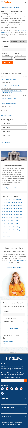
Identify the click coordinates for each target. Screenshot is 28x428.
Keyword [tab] (14, 41)
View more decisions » (6, 115)
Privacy (7, 424)
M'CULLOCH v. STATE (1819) (9, 98)
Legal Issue (6, 311)
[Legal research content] (25, 411)
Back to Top (14, 352)
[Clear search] (23, 321)
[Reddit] (21, 388)
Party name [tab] (5, 41)
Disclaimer (13, 424)
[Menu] (2, 2)
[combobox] (14, 314)
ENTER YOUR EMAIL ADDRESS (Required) (10, 377)
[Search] (25, 2)
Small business (8, 344)
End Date (18, 54)
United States (9, 7)
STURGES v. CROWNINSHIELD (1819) (11, 85)
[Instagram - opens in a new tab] (16, 388)
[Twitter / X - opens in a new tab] (11, 388)
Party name (5, 46)
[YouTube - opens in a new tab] (7, 388)
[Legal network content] (25, 416)
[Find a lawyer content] (25, 402)
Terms (2, 424)
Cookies (19, 424)
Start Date (5, 54)
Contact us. (14, 369)
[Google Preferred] (2, 393)
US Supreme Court (17, 7)
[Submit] (25, 380)
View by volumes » (5, 142)
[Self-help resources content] (25, 407)
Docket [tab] (22, 41)
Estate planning (8, 341)
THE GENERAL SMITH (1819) (9, 79)
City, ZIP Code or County (9, 318)
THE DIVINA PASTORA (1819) (9, 104)
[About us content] (25, 398)
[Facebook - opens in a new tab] (2, 388)
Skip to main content (14, 1)
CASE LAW (3, 7)
